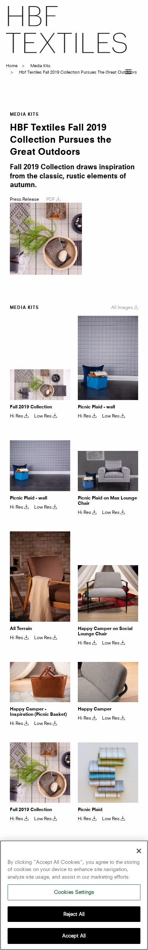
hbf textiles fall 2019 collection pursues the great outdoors (78, 72)
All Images (122, 307)
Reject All (74, 914)
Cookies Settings (74, 892)
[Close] (139, 851)
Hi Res (17, 416)
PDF (51, 199)
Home (11, 65)
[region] (74, 895)
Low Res (43, 416)
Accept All (74, 936)
